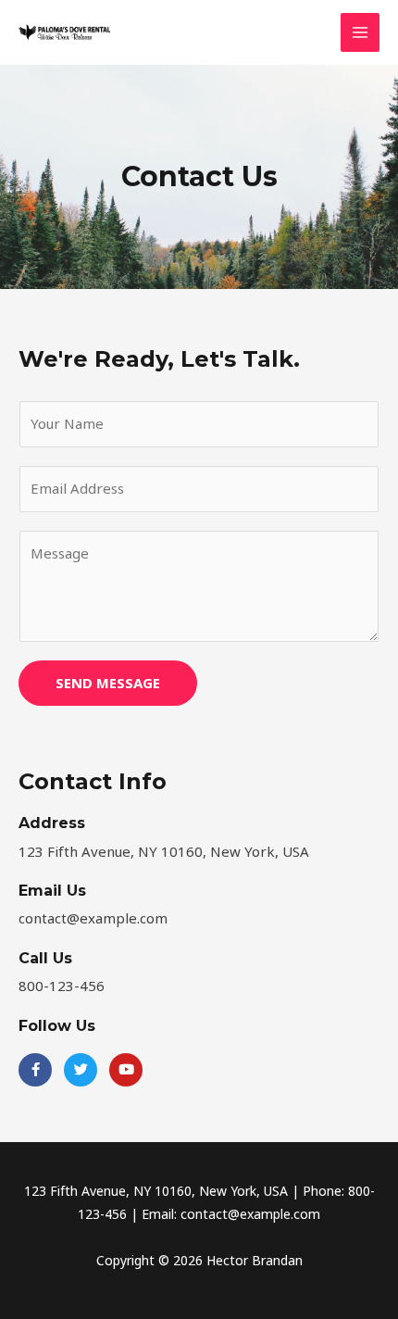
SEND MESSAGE (108, 682)
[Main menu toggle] (360, 33)
